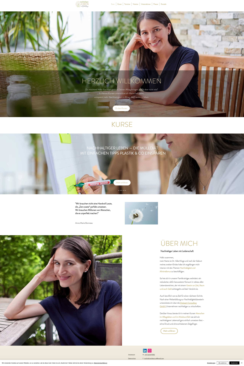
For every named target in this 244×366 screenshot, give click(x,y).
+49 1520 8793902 (149, 355)
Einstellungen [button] (211, 363)
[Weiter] (236, 163)
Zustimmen (234, 363)
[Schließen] (242, 362)
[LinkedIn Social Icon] (145, 350)
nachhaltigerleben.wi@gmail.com (154, 358)
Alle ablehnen (222, 363)
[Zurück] (8, 163)
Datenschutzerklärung (100, 363)
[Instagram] (149, 350)
